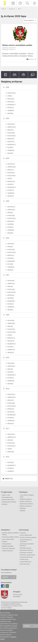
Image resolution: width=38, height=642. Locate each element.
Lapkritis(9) (11, 323)
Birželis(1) (10, 255)
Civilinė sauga (24, 559)
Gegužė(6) (10, 224)
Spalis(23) (10, 400)
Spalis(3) (10, 212)
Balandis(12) (11, 144)
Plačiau (31, 59)
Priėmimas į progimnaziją (27, 555)
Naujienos (12, 9)
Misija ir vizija (6, 495)
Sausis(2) (10, 270)
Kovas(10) (10, 190)
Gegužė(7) (10, 184)
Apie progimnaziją (7, 497)
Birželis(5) (10, 138)
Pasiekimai (12, 49)
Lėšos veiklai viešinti (8, 539)
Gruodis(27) (11, 124)
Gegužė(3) (10, 258)
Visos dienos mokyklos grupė (27, 496)
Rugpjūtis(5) (11, 136)
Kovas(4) (10, 227)
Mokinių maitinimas (26, 501)
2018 (7, 389)
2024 (7, 158)
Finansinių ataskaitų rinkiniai (10, 537)
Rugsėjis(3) (11, 249)
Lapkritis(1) (11, 283)
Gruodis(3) (10, 363)
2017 (7, 428)
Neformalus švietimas (26, 504)
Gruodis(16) (11, 394)
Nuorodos (23, 533)
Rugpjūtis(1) (11, 446)
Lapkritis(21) (11, 397)
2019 (7, 357)
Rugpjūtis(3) (11, 175)
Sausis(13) (10, 196)
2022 (7, 238)
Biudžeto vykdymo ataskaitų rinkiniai (10, 533)
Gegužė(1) (10, 372)
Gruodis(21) (11, 434)
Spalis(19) (10, 130)
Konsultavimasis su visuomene (26, 540)
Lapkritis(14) (11, 437)
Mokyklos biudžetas (8, 546)
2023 (7, 201)
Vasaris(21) (11, 420)
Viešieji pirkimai (6, 544)
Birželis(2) (10, 221)
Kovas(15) (10, 107)
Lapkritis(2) (11, 209)
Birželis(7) (10, 409)
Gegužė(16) (10, 341)
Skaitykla (22, 510)
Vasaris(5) (10, 381)
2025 (7, 118)
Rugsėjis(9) (11, 133)
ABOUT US (8, 478)
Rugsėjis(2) (11, 215)
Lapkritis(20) (11, 167)
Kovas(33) (10, 417)
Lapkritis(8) (11, 366)
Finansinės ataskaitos (8, 548)
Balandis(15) (11, 344)
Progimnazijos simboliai (9, 502)
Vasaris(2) (10, 307)
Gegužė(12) (10, 102)
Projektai (4, 541)
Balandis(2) (11, 261)
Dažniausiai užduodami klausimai (27, 544)
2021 (7, 275)
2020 (19, 9)
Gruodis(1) (10, 243)
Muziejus (4, 504)
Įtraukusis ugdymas (26, 499)
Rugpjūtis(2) (11, 93)
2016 (7, 457)
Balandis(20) (11, 415)
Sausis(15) (10, 423)
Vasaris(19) (11, 349)
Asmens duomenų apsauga (28, 537)
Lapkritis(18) (11, 127)
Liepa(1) (9, 96)
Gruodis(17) (11, 164)
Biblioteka (23, 508)
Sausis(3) (10, 233)
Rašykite (5, 577)
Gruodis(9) (10, 320)
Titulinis (3, 9)
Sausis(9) (10, 113)
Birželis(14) (11, 181)
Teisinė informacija (25, 561)
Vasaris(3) (10, 230)
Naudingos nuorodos (26, 552)
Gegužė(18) (10, 412)
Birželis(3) (10, 99)
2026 (7, 87)
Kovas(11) (10, 346)
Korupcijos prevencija (26, 557)
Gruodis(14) (11, 207)
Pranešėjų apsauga (25, 548)
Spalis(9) (10, 326)
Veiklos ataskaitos (7, 550)
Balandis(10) (11, 375)
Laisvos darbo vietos (26, 535)
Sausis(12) (10, 352)
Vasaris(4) (10, 150)
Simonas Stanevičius (8, 499)
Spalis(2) (10, 246)
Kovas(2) (10, 264)
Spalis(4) (10, 369)
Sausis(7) (10, 153)
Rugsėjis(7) (11, 172)
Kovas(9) (10, 147)
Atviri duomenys (25, 564)
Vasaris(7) (10, 110)
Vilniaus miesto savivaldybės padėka (17, 45)
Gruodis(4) (10, 280)
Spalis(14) (10, 170)
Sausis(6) (10, 310)
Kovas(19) (10, 468)
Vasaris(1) (10, 471)
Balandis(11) (11, 104)
